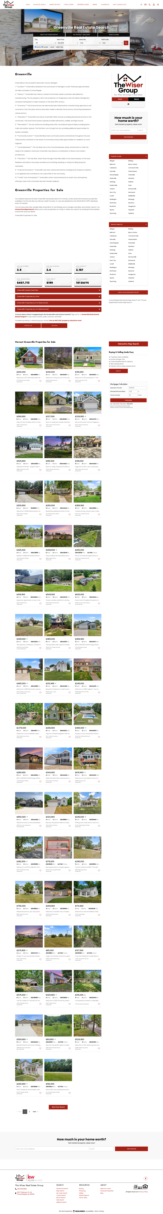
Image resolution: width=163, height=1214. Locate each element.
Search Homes (114, 35)
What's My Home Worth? (49, 35)
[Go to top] (158, 1203)
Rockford (113, 206)
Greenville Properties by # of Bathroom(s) (33, 309)
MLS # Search (60, 1198)
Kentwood (131, 192)
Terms (96, 1211)
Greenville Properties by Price (28, 296)
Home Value (83, 1198)
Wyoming (113, 213)
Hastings (112, 182)
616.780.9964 (22, 1189)
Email (136, 99)
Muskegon (113, 199)
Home (28, 4)
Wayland (131, 210)
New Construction (119, 4)
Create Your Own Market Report (128, 292)
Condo (45, 47)
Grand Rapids (114, 175)
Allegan (112, 161)
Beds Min (82, 39)
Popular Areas (116, 156)
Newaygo (131, 199)
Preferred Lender (83, 4)
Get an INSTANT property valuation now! (65, 320)
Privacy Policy (143, 1192)
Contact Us (28, 325)
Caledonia (113, 168)
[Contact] (158, 1199)
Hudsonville (113, 185)
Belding (130, 161)
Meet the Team (105, 1189)
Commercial (105, 4)
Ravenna (131, 203)
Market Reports (54, 4)
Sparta (112, 210)
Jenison (112, 189)
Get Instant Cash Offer (81, 35)
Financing (82, 1191)
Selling (81, 1193)
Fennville (112, 171)
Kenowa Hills (132, 189)
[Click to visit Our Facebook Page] (128, 104)
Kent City (113, 192)
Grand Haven (132, 171)
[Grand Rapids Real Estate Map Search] (128, 322)
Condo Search (61, 1195)
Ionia (129, 185)
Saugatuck (131, 206)
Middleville (131, 196)
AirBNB (95, 4)
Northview (113, 203)
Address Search (61, 1202)
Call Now (54, 325)
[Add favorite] (40, 381)
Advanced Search (39, 4)
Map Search (60, 1191)
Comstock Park (133, 168)
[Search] (126, 43)
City (36, 39)
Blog (101, 1193)
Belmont (112, 164)
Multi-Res (59, 47)
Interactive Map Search (24, 209)
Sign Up (118, 371)
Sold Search (60, 1200)
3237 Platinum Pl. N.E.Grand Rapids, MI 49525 (25, 1193)
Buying (81, 1189)
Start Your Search (58, 1107)
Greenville (113, 178)
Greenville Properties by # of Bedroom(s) (32, 303)
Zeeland (131, 213)
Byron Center (132, 164)
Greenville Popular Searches (27, 290)
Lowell (112, 196)
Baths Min (105, 39)
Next (34, 1112)
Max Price (60, 39)
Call (120, 99)
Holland (130, 182)
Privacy (101, 1211)
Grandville (131, 175)
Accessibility (90, 1211)
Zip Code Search (61, 1193)
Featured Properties (106, 1191)
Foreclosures (69, 4)
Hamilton (131, 178)
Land (52, 47)
